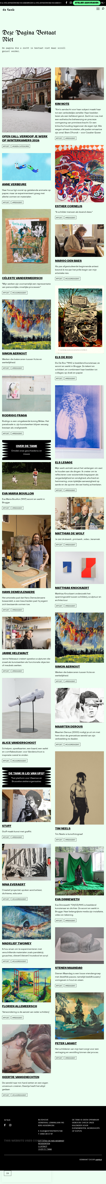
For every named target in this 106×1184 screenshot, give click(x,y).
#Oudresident (19, 293)
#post (6, 146)
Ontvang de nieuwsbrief (51, 1141)
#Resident (70, 138)
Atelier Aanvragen (87, 3)
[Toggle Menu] (98, 9)
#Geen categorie (20, 146)
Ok (7, 1173)
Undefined (98, 1160)
